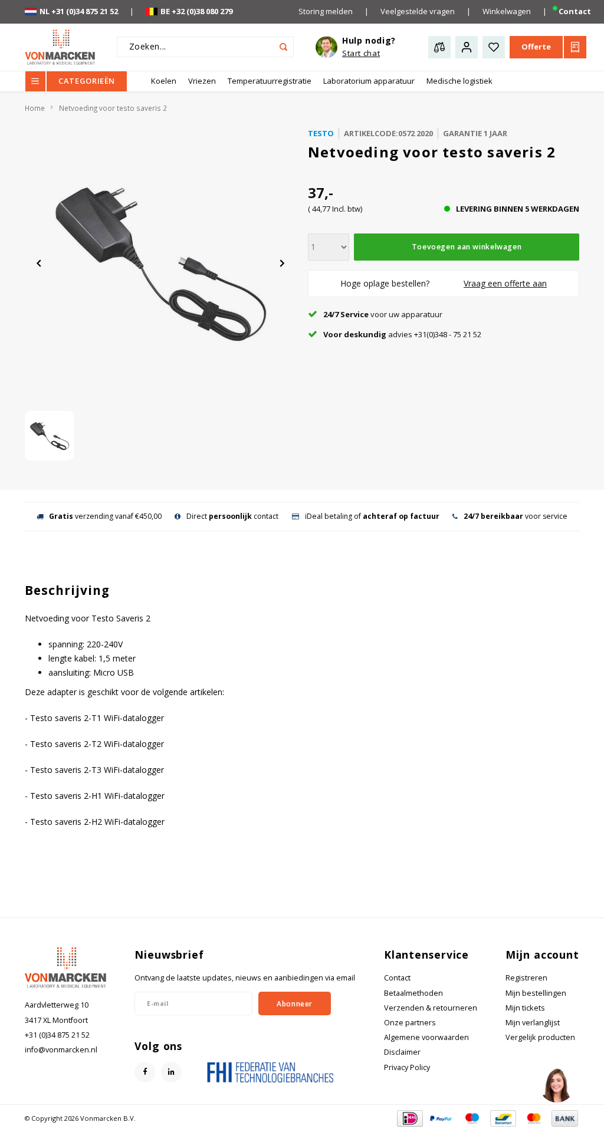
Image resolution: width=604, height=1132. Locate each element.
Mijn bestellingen (535, 993)
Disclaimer (402, 1052)
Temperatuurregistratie (269, 80)
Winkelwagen (506, 11)
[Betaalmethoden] (409, 1117)
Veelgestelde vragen (417, 11)
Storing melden (325, 11)
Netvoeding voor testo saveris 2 (113, 108)
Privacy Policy (407, 1067)
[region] (556, 1084)
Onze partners (410, 1023)
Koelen (163, 80)
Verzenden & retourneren (430, 1008)
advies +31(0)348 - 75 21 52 (402, 334)
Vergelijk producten (540, 1037)
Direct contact (232, 516)
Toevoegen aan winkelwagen (466, 247)
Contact (575, 11)
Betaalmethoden (413, 993)
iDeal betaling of (372, 516)
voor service (515, 516)
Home (35, 108)
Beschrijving (67, 590)
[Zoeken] (283, 47)
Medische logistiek (459, 80)
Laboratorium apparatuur (369, 80)
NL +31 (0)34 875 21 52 (79, 11)
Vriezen (202, 80)
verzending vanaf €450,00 (105, 516)
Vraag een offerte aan (505, 283)
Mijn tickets (525, 1008)
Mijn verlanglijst (532, 1023)
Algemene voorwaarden (426, 1037)
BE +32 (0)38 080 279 (196, 11)
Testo (321, 133)
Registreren (526, 978)
